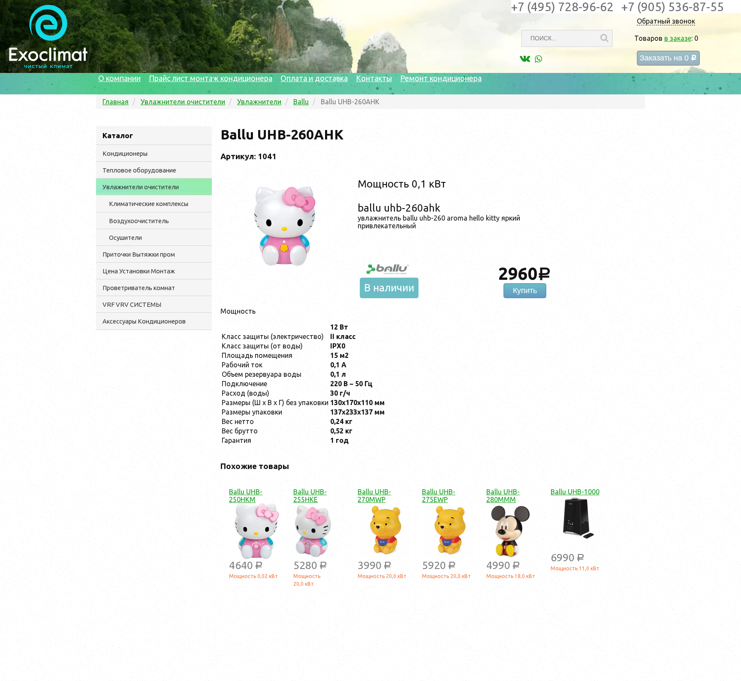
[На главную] (48, 66)
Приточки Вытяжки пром (138, 254)
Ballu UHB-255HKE (310, 495)
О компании (119, 78)
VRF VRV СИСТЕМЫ (131, 304)
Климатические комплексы (148, 203)
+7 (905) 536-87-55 (672, 6)
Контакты (374, 78)
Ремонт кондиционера (441, 78)
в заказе (677, 38)
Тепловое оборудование (139, 170)
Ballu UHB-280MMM (503, 495)
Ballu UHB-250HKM (245, 495)
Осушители (125, 237)
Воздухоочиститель (139, 220)
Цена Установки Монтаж (138, 271)
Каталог (117, 135)
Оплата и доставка (314, 78)
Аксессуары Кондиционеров (144, 321)
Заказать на (668, 58)
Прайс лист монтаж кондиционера (210, 78)
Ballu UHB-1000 (575, 492)
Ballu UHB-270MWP (374, 495)
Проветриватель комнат (138, 287)
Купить (525, 290)
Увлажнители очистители (140, 187)
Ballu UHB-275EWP (438, 495)
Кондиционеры (125, 153)
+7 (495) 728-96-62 (562, 6)
